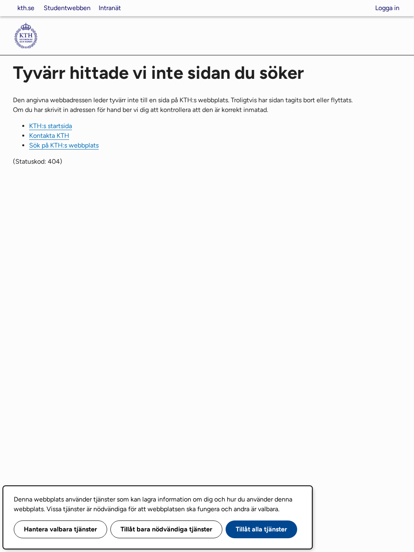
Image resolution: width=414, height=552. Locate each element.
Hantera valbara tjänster (60, 529)
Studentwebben (67, 8)
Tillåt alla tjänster (261, 529)
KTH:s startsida (50, 126)
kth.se (25, 8)
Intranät (110, 8)
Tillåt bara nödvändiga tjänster (166, 529)
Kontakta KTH (49, 135)
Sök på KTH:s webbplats (64, 145)
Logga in (387, 8)
